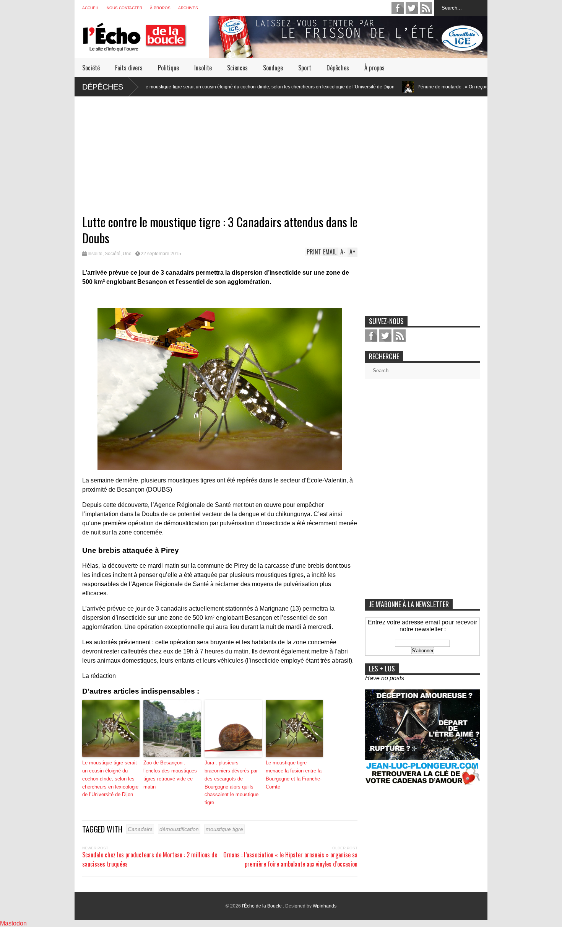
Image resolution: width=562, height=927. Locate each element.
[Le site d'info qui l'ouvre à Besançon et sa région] (145, 46)
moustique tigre (224, 829)
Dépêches (337, 67)
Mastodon (13, 923)
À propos (160, 8)
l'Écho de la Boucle (262, 906)
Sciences (237, 67)
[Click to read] (362, 87)
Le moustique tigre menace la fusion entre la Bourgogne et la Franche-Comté (294, 774)
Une (127, 253)
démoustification (179, 829)
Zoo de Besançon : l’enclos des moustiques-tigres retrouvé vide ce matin (170, 774)
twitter (412, 8)
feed (426, 8)
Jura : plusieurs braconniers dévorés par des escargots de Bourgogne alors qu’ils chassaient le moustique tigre (231, 782)
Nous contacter (124, 8)
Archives (188, 8)
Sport (304, 67)
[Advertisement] (281, 150)
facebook (397, 8)
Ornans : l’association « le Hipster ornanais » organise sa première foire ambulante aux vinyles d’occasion (290, 859)
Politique (168, 67)
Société (91, 67)
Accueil (90, 8)
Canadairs (140, 829)
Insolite (203, 67)
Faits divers (129, 67)
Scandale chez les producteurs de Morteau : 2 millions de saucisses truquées (149, 859)
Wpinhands (324, 906)
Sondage (273, 67)
